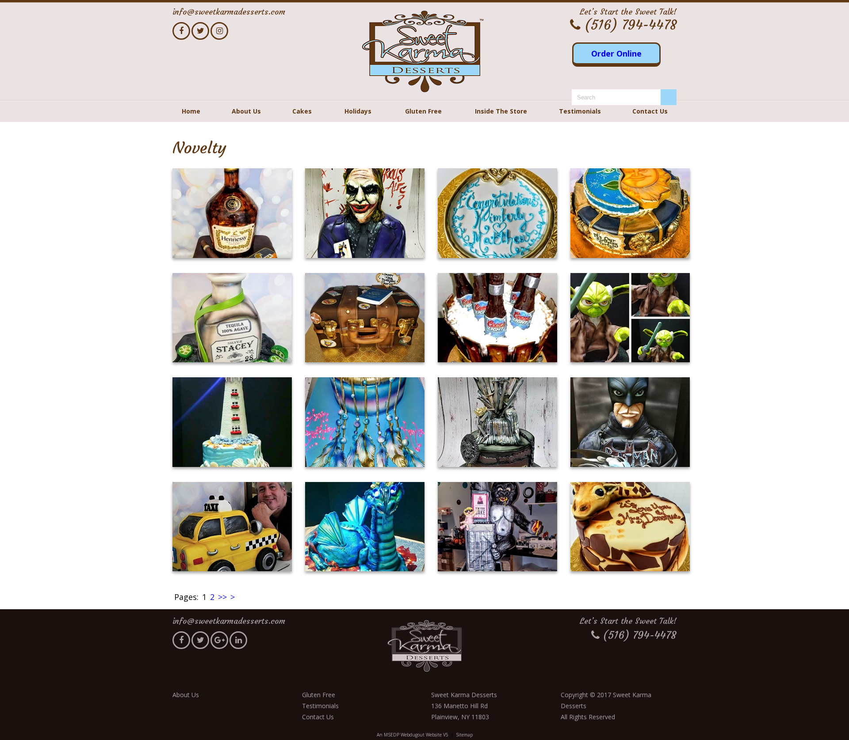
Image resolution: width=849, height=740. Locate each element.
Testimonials (580, 111)
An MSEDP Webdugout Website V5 (412, 735)
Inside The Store (501, 111)
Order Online (616, 53)
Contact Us (650, 111)
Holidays (357, 111)
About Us (246, 111)
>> (222, 597)
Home (191, 111)
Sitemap (464, 735)
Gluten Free (423, 111)
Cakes (302, 111)
